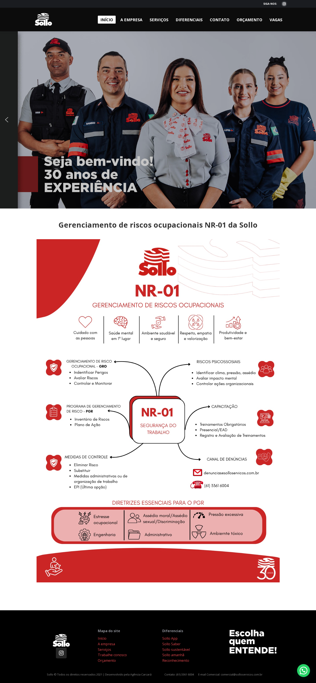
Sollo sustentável (176, 649)
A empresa (106, 644)
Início (102, 638)
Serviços (104, 649)
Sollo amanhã (173, 655)
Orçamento (107, 660)
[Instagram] (61, 653)
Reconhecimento (175, 660)
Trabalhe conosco (112, 655)
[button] (158, 120)
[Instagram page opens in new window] (284, 4)
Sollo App (170, 638)
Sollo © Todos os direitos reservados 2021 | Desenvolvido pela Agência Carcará (99, 674)
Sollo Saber (171, 644)
